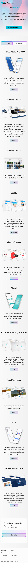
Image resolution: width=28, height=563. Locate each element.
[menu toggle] (25, 3)
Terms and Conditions (6, 558)
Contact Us (13, 552)
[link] (16, 7)
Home (10, 7)
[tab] (7, 43)
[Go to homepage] (8, 3)
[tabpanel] (14, 297)
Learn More (14, 89)
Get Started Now (14, 27)
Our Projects (4, 555)
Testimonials (4, 552)
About (12, 550)
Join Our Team (4, 550)
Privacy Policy (14, 555)
